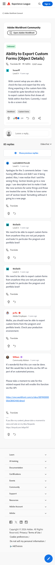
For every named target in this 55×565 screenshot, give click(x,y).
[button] (15, 64)
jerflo (15, 313)
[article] (27, 188)
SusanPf (16, 70)
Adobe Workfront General (13, 13)
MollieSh (17, 224)
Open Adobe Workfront (23, 32)
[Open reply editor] (27, 133)
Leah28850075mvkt (21, 163)
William (16, 357)
